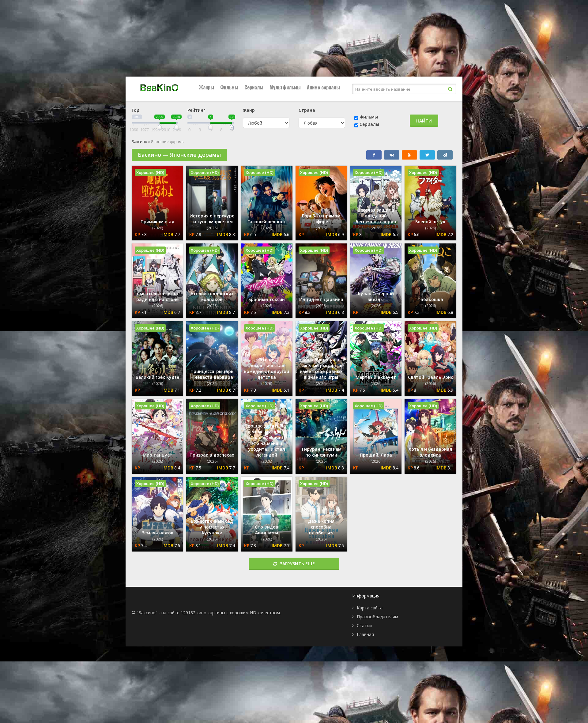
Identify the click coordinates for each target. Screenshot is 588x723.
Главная (365, 634)
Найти (424, 121)
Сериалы (253, 87)
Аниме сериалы (323, 87)
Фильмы (229, 87)
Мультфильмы (285, 87)
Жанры (206, 87)
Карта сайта (370, 608)
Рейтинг (196, 110)
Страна (307, 110)
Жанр (249, 110)
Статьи (364, 625)
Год (136, 110)
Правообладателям (377, 616)
